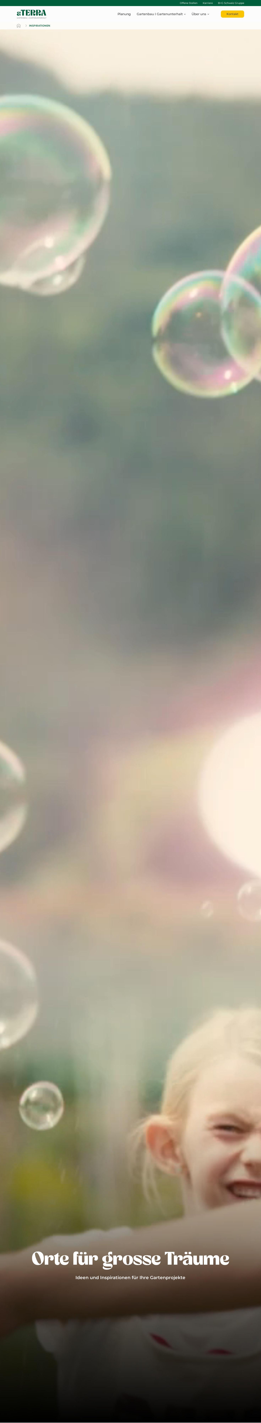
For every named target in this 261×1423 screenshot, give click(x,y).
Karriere (208, 3)
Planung (124, 14)
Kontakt (232, 14)
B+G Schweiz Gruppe (231, 3)
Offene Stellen (188, 3)
